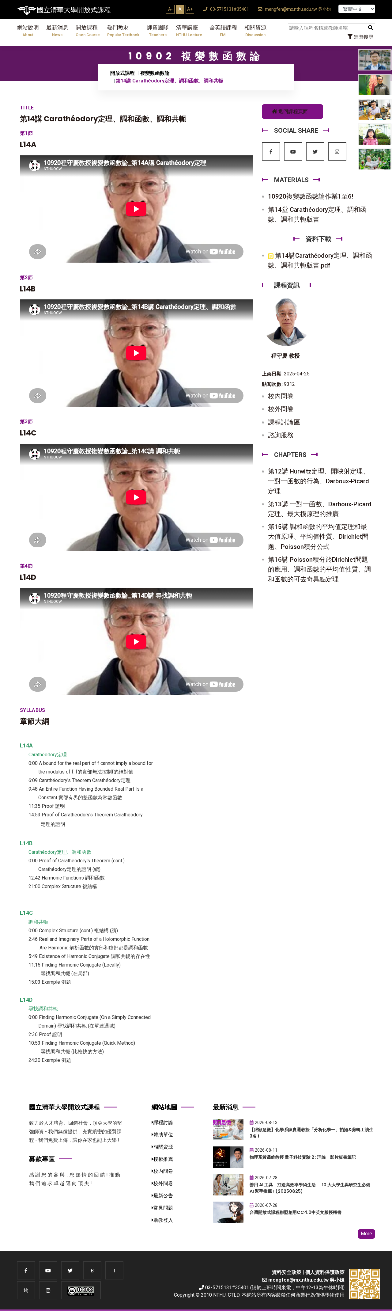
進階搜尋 (362, 37)
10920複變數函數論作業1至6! (310, 196)
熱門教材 (123, 31)
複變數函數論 (155, 73)
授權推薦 (163, 1159)
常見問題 (163, 1208)
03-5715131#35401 (229, 9)
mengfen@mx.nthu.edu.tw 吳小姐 (297, 9)
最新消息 (57, 31)
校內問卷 (281, 396)
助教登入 (163, 1220)
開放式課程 (122, 73)
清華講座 (189, 31)
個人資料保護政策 (325, 1272)
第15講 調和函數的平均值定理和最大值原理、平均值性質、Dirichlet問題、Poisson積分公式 (318, 536)
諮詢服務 (281, 435)
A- (170, 9)
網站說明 (28, 31)
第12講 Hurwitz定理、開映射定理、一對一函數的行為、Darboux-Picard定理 (318, 481)
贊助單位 (163, 1135)
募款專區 (42, 1158)
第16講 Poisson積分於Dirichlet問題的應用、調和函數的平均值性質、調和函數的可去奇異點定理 (319, 569)
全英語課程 (223, 31)
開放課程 (88, 31)
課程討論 (163, 1122)
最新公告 (163, 1196)
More (366, 1234)
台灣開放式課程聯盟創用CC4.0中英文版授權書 (295, 1212)
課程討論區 (284, 422)
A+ (190, 9)
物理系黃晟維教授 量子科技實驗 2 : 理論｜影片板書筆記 (303, 1157)
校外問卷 (281, 409)
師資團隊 (158, 31)
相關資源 (255, 31)
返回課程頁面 (292, 111)
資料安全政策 (286, 1272)
